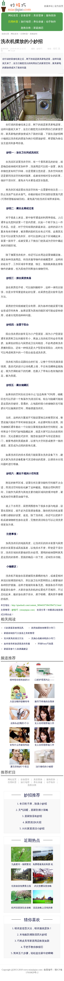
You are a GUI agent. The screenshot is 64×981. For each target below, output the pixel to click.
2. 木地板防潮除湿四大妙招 (32, 934)
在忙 (55, 48)
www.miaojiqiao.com (32, 970)
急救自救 (26, 28)
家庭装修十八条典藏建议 (16, 649)
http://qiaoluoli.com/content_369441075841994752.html (36, 605)
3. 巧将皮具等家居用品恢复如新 (32, 940)
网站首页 (13, 15)
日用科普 (13, 21)
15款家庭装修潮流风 (13, 628)
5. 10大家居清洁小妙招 (32, 828)
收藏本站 (48, 6)
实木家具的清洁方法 (13, 638)
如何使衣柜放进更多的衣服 (17, 644)
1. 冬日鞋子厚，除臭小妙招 (32, 803)
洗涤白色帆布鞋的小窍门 (43, 638)
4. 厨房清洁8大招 (32, 822)
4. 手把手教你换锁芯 (32, 947)
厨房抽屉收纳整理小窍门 (43, 628)
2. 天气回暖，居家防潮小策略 (32, 810)
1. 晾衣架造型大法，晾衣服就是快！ (32, 928)
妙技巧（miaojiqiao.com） (24, 610)
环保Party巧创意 (45, 644)
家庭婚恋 (38, 28)
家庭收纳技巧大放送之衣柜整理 (19, 633)
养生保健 (38, 21)
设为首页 (59, 6)
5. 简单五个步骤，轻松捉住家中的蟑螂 (32, 953)
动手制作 (51, 21)
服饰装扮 (51, 15)
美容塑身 (38, 15)
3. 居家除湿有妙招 (32, 816)
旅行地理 (26, 21)
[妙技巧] (15, 12)
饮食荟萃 (26, 15)
